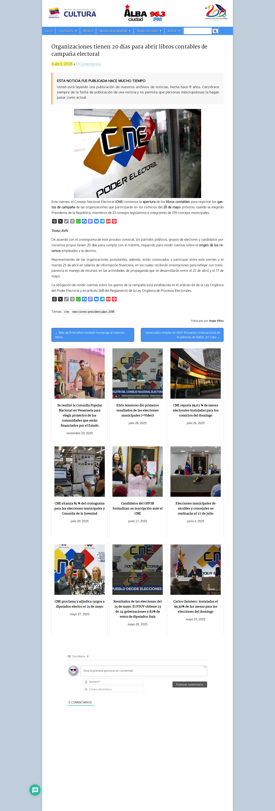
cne (66, 312)
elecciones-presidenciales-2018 (93, 312)
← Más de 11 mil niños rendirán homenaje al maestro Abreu (90, 335)
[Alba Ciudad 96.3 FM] (137, 13)
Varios (172, 31)
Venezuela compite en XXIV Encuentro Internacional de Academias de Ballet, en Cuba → (183, 335)
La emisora (66, 31)
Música (88, 31)
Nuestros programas (113, 31)
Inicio (48, 31)
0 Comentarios (88, 63)
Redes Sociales (147, 31)
